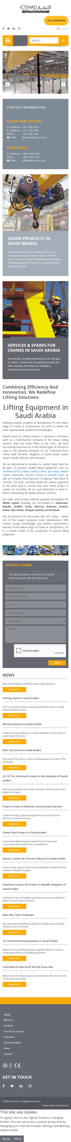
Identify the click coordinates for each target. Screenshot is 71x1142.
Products (9, 1025)
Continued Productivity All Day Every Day (28, 967)
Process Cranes (34, 475)
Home (7, 1014)
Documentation (12, 1042)
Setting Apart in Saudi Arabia (21, 698)
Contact (8, 1054)
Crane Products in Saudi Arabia (29, 240)
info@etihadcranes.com (34, 160)
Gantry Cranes (39, 471)
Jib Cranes (53, 471)
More (18, 1139)
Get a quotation (56, 20)
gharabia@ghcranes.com (34, 137)
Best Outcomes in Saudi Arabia (22, 750)
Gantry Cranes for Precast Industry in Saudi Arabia (34, 858)
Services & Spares (14, 1031)
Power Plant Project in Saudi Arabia (24, 832)
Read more (14, 689)
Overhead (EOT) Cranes (16, 471)
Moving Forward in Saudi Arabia (22, 724)
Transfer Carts (55, 475)
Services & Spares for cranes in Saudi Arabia (34, 347)
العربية (65, 28)
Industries (9, 1037)
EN (58, 28)
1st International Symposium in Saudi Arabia (30, 941)
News (7, 1048)
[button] (7, 84)
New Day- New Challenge (18, 914)
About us (9, 1020)
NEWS (8, 675)
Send (57, 662)
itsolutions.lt (62, 1105)
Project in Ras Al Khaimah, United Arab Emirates (32, 806)
